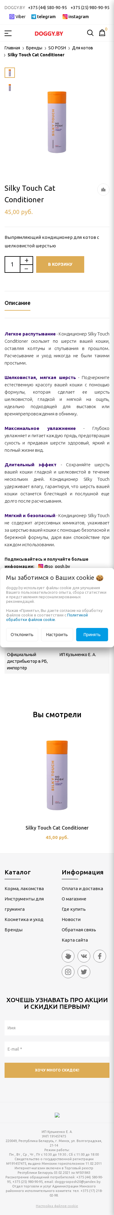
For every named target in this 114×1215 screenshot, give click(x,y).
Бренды (13, 929)
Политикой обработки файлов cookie (47, 617)
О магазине (74, 898)
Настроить (57, 634)
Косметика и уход (24, 919)
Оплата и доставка (82, 888)
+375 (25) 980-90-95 (90, 7)
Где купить (74, 909)
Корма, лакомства (24, 888)
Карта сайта (75, 940)
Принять (92, 634)
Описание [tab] (17, 303)
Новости (71, 919)
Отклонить (22, 634)
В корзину (60, 264)
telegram (46, 16)
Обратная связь (79, 929)
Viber (21, 16)
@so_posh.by (57, 566)
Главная (12, 47)
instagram (78, 16)
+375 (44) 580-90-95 (47, 7)
